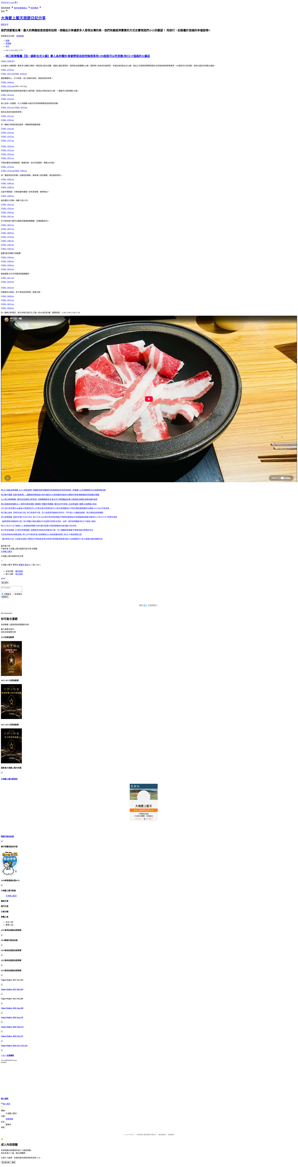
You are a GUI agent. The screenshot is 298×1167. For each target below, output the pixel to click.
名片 (7, 46)
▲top (3, 578)
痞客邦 (21, 565)
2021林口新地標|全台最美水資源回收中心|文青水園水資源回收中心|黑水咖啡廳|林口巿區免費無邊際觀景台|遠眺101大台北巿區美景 (55, 508)
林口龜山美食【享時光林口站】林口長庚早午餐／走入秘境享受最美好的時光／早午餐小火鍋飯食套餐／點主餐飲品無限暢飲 (52, 513)
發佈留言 (5, 597)
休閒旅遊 (20, 36)
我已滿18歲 (6, 1162)
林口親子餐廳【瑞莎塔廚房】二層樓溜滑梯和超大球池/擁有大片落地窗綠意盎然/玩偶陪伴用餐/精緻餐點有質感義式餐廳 (50, 495)
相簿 (7, 41)
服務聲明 (171, 1134)
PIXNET (131, 1134)
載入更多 (5, 583)
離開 (13, 1162)
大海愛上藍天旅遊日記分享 (23, 18)
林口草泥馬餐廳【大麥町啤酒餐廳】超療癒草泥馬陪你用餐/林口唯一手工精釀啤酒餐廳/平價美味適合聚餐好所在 (47, 530)
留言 (26, 565)
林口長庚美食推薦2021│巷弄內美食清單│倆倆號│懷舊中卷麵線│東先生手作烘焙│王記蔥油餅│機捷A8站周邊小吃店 (49, 504)
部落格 (8, 43)
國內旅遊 (19, 571)
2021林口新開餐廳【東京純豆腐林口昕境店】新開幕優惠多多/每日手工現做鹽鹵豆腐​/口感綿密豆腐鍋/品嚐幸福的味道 (49, 499)
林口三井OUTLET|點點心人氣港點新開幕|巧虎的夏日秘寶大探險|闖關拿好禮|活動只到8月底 (38, 526)
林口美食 (19, 574)
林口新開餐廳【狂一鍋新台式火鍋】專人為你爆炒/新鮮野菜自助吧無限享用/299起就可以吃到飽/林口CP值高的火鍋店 (78, 56)
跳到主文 (4, 24)
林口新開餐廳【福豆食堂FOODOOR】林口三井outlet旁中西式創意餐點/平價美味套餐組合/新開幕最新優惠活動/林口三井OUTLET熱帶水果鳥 (59, 517)
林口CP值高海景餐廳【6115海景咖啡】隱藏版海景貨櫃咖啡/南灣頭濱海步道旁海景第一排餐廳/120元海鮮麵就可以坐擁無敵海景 (53, 490)
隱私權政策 (162, 1134)
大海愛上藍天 (6, 551)
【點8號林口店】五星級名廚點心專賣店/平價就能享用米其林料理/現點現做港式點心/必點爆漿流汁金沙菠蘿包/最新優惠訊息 (52, 539)
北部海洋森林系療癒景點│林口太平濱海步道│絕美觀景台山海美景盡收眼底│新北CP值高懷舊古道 (41, 535)
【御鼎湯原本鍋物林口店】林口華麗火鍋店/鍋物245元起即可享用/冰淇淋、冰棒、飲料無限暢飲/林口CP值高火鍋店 (48, 521)
